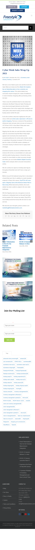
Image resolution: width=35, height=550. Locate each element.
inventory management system (12, 397)
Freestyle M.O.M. (8, 370)
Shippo (6, 421)
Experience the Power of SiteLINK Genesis (26, 465)
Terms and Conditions (9, 504)
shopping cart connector (18, 421)
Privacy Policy (7, 508)
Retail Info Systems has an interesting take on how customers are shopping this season (16, 89)
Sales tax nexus (8, 418)
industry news (7, 391)
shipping (26, 418)
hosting (18, 388)
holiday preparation (19, 376)
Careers (5, 500)
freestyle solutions (8, 373)
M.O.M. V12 (7, 400)
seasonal (18, 418)
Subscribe (9, 340)
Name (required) (8, 322)
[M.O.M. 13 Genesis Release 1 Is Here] (26, 230)
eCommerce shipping (9, 367)
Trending (9, 79)
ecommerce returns (9, 364)
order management (9, 406)
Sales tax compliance (24, 415)
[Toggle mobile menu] (32, 15)
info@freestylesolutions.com (17, 3)
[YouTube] (26, 514)
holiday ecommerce (22, 373)
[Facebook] (20, 514)
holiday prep (7, 376)
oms (28, 400)
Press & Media (7, 496)
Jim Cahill (6, 77)
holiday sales (7, 382)
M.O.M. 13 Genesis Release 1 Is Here (25, 453)
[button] (3, 241)
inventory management (21, 391)
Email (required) (8, 330)
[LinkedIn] (29, 514)
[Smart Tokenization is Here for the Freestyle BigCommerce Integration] (9, 230)
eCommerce (23, 77)
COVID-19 (18, 361)
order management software (11, 409)
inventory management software (12, 394)
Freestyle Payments (21, 370)
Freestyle (20, 367)
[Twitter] (23, 514)
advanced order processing (10, 358)
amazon (23, 358)
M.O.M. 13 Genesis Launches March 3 (25, 459)
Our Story (6, 492)
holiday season (18, 382)
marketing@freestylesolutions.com (12, 208)
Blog (4, 488)
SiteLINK (6, 424)
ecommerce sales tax (23, 364)
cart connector (7, 361)
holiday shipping (8, 385)
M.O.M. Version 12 (18, 400)
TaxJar (14, 424)
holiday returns (21, 379)
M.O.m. (25, 397)
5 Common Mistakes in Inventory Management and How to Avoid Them (25, 474)
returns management (9, 415)
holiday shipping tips (22, 385)
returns (23, 412)
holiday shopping (8, 388)
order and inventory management (12, 403)
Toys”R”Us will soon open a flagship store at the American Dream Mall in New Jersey (16, 183)
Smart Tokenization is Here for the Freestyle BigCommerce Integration (26, 445)
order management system (10, 412)
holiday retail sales (8, 379)
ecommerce (27, 361)
